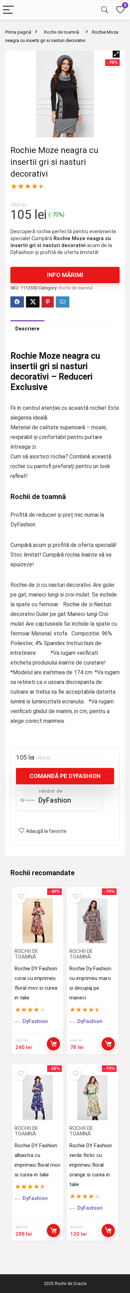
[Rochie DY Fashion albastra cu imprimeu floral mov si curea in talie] (38, 1097)
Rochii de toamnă (61, 32)
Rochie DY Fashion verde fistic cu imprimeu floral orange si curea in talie (90, 1165)
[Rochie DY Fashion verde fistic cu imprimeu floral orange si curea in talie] (92, 1097)
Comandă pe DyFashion (65, 775)
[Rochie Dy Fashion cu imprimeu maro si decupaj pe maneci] (92, 920)
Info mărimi (65, 274)
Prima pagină (18, 32)
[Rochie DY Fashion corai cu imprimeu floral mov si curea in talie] (38, 920)
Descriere (27, 329)
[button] (116, 54)
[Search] (104, 10)
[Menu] (8, 10)
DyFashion (54, 800)
